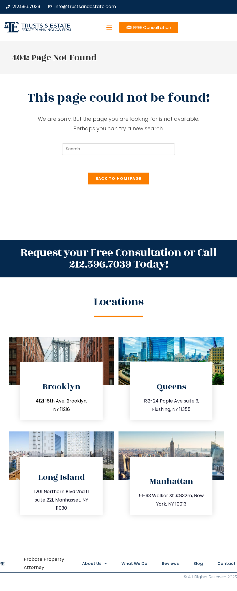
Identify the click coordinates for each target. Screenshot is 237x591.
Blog (198, 563)
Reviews (170, 563)
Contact (226, 563)
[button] (109, 27)
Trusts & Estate (46, 25)
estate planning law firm (46, 30)
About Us (91, 563)
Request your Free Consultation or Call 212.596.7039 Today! (118, 258)
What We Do (134, 563)
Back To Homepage (119, 178)
